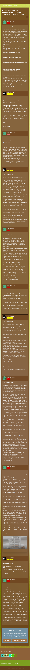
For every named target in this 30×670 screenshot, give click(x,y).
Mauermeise (7, 14)
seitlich (8, 596)
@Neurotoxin (6, 301)
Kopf (24, 501)
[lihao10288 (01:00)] (10, 655)
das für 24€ (19, 238)
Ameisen (5, 198)
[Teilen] (27, 17)
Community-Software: (15, 668)
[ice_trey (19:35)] (7, 655)
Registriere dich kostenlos (13, 635)
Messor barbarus (10, 106)
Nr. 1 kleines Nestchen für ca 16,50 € (11, 52)
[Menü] (28, 1)
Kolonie (25, 202)
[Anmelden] (24, 2)
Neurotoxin (17, 369)
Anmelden (7, 640)
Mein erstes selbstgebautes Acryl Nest (12, 105)
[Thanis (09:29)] (15, 655)
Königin (14, 204)
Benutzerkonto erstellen (19, 640)
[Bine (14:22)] (2, 655)
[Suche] (20, 1)
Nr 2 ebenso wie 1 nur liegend (10, 57)
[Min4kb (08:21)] (13, 655)
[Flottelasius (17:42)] (5, 655)
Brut (25, 204)
